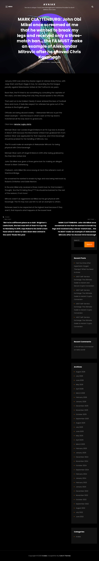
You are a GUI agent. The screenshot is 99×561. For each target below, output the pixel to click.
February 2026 (81, 397)
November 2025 (82, 410)
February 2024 (81, 474)
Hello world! (80, 350)
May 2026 (79, 384)
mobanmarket (55, 62)
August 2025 (80, 423)
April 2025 (79, 440)
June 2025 (80, 431)
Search (76, 240)
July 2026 (79, 376)
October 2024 (81, 465)
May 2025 (79, 436)
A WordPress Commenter (84, 347)
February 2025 (81, 448)
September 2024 (82, 470)
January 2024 (81, 478)
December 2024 (82, 457)
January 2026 (81, 401)
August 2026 (80, 372)
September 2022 (82, 504)
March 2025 (80, 444)
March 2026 (80, 393)
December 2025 (82, 406)
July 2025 (79, 427)
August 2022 (80, 508)
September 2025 (82, 419)
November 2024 (82, 461)
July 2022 (79, 512)
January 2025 (81, 453)
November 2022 (82, 495)
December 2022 (82, 491)
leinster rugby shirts (22, 124)
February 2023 (81, 482)
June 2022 (80, 516)
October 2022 (81, 499)
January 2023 (81, 487)
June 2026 (80, 380)
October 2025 (81, 414)
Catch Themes (65, 556)
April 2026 (79, 389)
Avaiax (49, 4)
